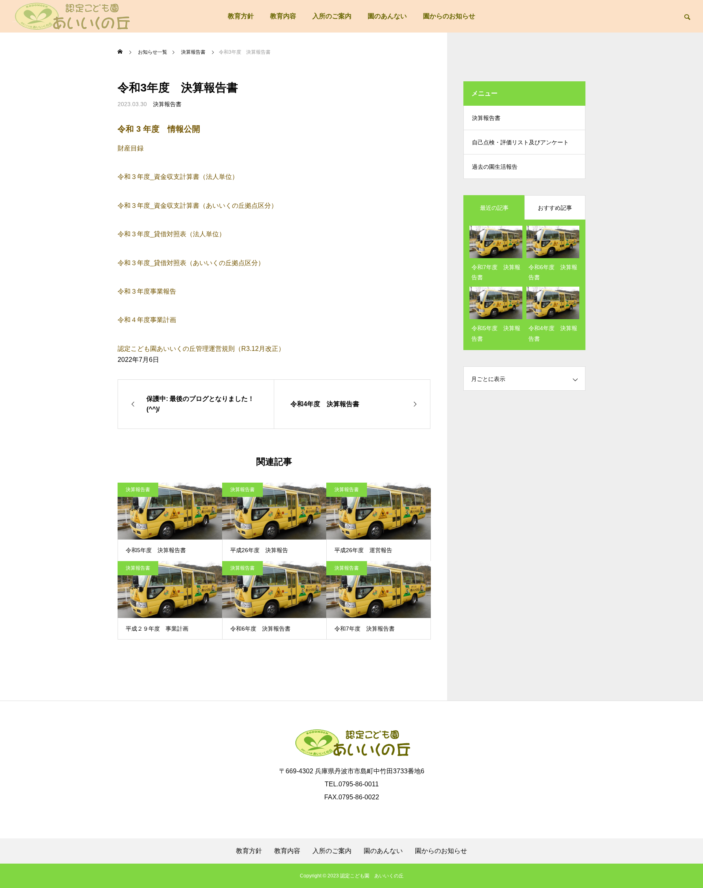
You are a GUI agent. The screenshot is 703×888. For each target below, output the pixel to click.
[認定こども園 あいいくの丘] (71, 16)
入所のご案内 (332, 16)
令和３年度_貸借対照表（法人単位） (171, 234)
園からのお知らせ (449, 16)
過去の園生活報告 (494, 166)
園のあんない (387, 16)
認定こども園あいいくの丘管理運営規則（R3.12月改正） (201, 348)
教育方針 (241, 16)
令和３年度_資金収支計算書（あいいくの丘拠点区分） (197, 205)
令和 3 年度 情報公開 (159, 128)
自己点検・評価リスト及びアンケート (520, 142)
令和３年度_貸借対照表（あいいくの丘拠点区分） (191, 262)
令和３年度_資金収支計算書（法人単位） (178, 176)
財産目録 (131, 148)
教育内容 (283, 16)
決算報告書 (167, 104)
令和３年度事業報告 (147, 291)
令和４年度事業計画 (147, 319)
